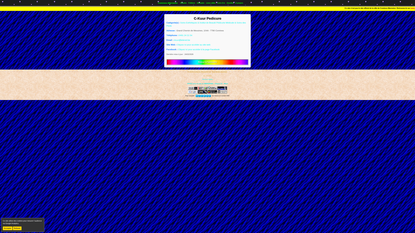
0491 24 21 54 (185, 35)
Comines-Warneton (168, 3)
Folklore (191, 3)
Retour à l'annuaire (207, 62)
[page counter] (203, 96)
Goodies (230, 3)
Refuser (17, 228)
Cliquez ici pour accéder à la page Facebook (199, 49)
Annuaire (200, 3)
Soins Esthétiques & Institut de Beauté (198, 23)
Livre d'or (221, 3)
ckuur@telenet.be (182, 40)
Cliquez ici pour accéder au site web (193, 45)
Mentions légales (207, 79)
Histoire (183, 3)
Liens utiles (210, 3)
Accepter (7, 228)
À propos (239, 3)
